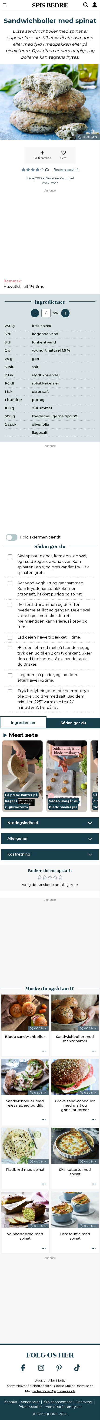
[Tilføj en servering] (65, 313)
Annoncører (30, 1402)
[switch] (11, 537)
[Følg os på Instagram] (41, 1368)
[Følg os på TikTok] (77, 1368)
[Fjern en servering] (35, 313)
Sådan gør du (73, 723)
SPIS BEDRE (50, 5)
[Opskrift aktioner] (44, 1051)
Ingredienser (23, 723)
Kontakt (10, 1402)
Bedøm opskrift (66, 170)
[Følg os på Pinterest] (59, 1368)
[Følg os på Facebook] (23, 1368)
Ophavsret (84, 1402)
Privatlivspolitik (30, 1407)
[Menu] (11, 5)
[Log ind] (94, 4)
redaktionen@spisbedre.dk (54, 1391)
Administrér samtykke (64, 1407)
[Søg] (86, 4)
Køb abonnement (57, 1402)
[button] (22, 776)
